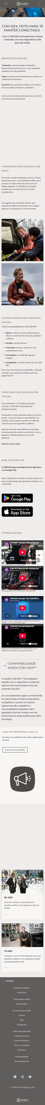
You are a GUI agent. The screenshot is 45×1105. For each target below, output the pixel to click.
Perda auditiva (21, 1004)
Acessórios (21, 992)
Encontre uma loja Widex (15, 750)
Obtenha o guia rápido (11, 443)
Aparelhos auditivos (22, 988)
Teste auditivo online (22, 999)
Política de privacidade (22, 1031)
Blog (22, 1020)
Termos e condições (22, 1045)
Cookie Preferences (22, 1040)
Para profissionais (22, 1061)
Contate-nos (22, 1024)
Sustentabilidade (21, 1057)
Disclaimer (22, 1050)
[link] (22, 843)
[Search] (39, 4)
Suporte (22, 1015)
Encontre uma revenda (22, 1010)
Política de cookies (21, 1036)
